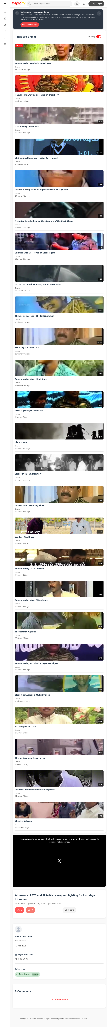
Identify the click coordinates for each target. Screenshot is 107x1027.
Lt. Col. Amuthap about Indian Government (36, 158)
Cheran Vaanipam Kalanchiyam (30, 758)
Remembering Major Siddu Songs (31, 600)
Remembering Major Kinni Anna (31, 379)
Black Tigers (21, 442)
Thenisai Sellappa (23, 821)
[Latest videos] (5, 25)
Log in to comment (59, 999)
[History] (5, 18)
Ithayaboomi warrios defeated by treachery (37, 94)
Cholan (17, 67)
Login (99, 3)
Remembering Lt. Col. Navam (29, 568)
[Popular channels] (5, 44)
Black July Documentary (27, 347)
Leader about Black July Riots (29, 505)
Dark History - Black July (27, 126)
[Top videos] (5, 37)
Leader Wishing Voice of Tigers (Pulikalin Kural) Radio (41, 189)
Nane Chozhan (23, 936)
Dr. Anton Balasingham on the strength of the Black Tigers (44, 221)
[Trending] (5, 31)
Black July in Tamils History (28, 473)
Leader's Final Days (24, 537)
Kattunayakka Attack (25, 726)
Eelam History (28, 974)
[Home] (5, 12)
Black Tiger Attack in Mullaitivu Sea (32, 695)
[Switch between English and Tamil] (77, 3)
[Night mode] (84, 3)
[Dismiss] (99, 13)
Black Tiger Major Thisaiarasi (29, 410)
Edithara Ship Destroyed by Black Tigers (35, 252)
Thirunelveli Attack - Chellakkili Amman (34, 316)
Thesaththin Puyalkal (25, 631)
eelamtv (18, 667)
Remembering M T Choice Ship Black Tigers (36, 663)
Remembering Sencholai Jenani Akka (33, 63)
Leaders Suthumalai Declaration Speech (35, 789)
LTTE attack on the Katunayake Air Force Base (38, 284)
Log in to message (29, 25)
